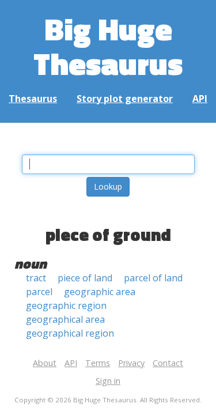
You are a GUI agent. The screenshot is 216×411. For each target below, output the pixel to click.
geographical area (65, 319)
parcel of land (153, 278)
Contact (168, 362)
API (199, 98)
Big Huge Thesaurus (108, 46)
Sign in (108, 380)
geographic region (66, 305)
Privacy (131, 362)
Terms (97, 362)
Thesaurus (33, 98)
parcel (39, 291)
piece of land (85, 278)
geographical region (70, 333)
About (44, 362)
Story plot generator (125, 98)
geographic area (99, 291)
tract (36, 278)
